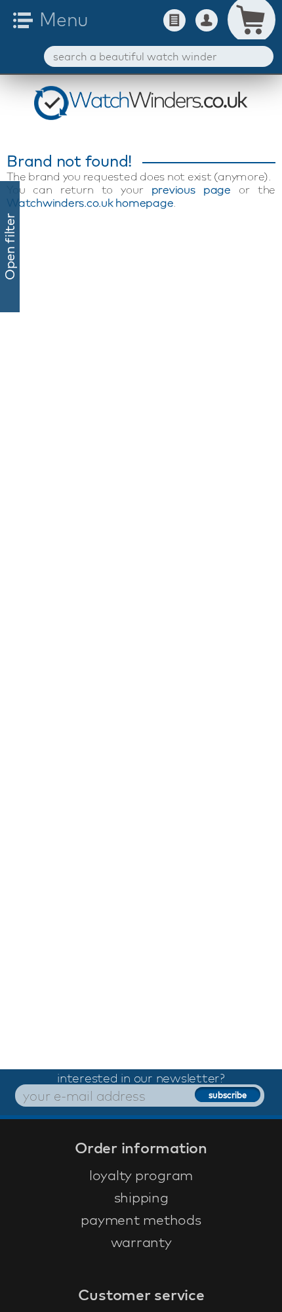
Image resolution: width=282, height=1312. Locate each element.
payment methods (141, 1219)
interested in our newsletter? (141, 1077)
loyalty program (141, 1174)
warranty (141, 1241)
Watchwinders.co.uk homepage (90, 202)
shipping (141, 1197)
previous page (191, 189)
